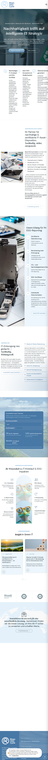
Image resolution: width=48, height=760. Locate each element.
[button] (23, 579)
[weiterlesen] (3, 571)
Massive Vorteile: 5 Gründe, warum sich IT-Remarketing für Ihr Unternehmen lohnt (35, 559)
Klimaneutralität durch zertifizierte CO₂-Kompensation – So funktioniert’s (9, 559)
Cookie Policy (15, 755)
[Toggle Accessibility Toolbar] (45, 757)
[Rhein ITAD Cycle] (7, 4)
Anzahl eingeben (10, 428)
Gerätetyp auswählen (11, 421)
